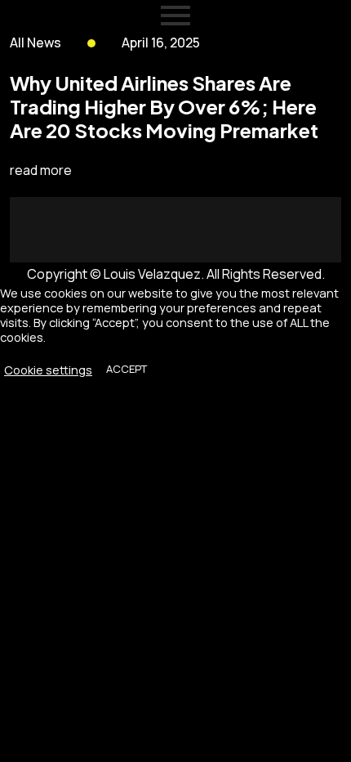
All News (35, 43)
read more (41, 170)
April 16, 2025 (161, 43)
